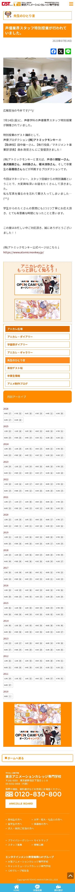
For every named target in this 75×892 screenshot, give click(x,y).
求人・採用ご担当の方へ (21, 828)
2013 (5, 638)
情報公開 (38, 844)
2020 (5, 514)
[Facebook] (53, 52)
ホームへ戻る (15, 758)
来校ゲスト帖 (15, 368)
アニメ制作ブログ (17, 383)
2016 (5, 585)
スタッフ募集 (15, 844)
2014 (5, 620)
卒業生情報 (13, 376)
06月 (28, 413)
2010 (5, 691)
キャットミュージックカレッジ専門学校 (29, 866)
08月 (7, 413)
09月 (38, 431)
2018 (5, 550)
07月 (18, 413)
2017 (5, 567)
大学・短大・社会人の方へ (48, 819)
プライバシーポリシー (19, 840)
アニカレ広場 (15, 329)
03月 (59, 413)
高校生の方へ (15, 819)
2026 (5, 408)
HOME (16, 890)
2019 (5, 532)
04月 (49, 413)
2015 (5, 602)
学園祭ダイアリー (17, 344)
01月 (18, 420)
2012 (5, 656)
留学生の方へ (15, 824)
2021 (5, 497)
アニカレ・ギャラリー (20, 352)
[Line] (68, 52)
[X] (60, 52)
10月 (28, 431)
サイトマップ (41, 840)
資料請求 (58, 890)
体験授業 (37, 890)
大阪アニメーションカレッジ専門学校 (28, 861)
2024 (5, 443)
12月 (7, 431)
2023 (5, 461)
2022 (5, 479)
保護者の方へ (41, 824)
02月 (7, 420)
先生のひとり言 (16, 360)
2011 (5, 673)
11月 (18, 431)
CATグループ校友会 (18, 870)
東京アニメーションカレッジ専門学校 (33, 775)
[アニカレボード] (20, 801)
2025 (5, 426)
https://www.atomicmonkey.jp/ (23, 252)
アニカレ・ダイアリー (20, 336)
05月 (38, 413)
